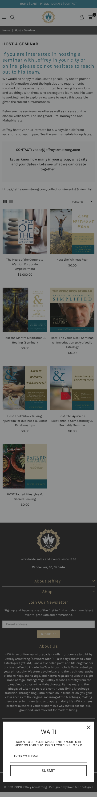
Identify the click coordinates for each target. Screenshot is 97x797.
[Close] (88, 727)
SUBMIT (48, 770)
